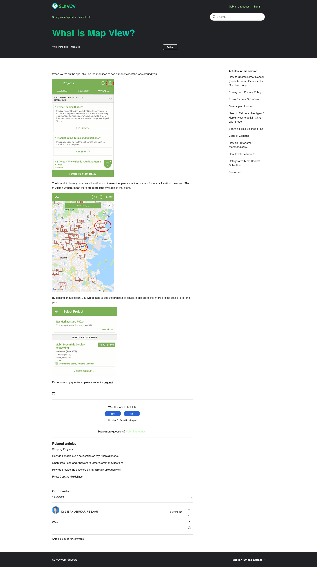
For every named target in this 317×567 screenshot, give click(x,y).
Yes (113, 413)
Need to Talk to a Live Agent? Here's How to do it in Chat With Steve (246, 117)
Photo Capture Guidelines (67, 476)
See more (235, 172)
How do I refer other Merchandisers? (240, 145)
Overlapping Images (241, 106)
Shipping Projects (62, 449)
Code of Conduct (239, 135)
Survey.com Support (63, 17)
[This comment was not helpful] (189, 521)
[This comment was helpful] (189, 509)
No (131, 413)
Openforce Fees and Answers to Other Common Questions (87, 463)
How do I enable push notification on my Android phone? (85, 456)
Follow (170, 47)
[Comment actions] (189, 527)
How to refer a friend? (241, 154)
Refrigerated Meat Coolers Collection (244, 163)
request (108, 382)
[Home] (64, 6)
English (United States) (247, 559)
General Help (84, 17)
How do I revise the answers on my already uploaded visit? (87, 469)
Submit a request (239, 6)
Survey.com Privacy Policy (245, 92)
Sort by (185, 497)
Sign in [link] (257, 6)
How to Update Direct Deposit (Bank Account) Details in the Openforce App (246, 81)
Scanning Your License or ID (246, 128)
